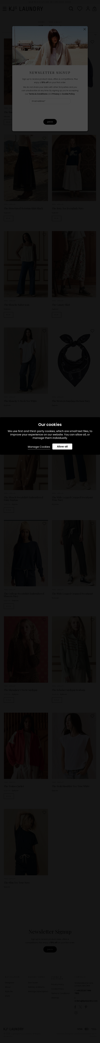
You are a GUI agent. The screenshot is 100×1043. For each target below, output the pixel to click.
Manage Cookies (39, 447)
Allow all (62, 446)
